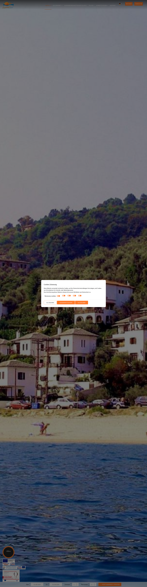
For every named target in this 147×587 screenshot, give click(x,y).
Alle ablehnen (50, 302)
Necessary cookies (50, 296)
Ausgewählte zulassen (66, 302)
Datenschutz (85, 292)
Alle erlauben (81, 302)
